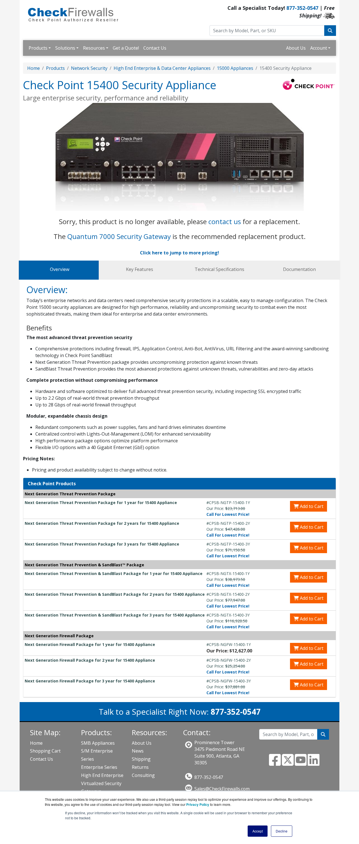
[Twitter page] (288, 763)
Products (38, 48)
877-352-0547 (302, 7)
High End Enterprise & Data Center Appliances (162, 68)
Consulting (143, 775)
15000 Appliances (235, 68)
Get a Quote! (126, 48)
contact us (224, 221)
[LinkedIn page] (313, 763)
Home (33, 68)
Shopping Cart (45, 751)
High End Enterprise (102, 775)
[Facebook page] (275, 763)
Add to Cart (311, 506)
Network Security (89, 68)
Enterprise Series (99, 767)
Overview (59, 269)
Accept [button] (257, 831)
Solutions (65, 48)
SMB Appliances (98, 743)
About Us (296, 48)
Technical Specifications (219, 269)
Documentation (299, 269)
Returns (140, 767)
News (138, 751)
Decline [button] (281, 831)
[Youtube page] (301, 763)
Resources (94, 48)
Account (318, 48)
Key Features (139, 269)
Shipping (141, 759)
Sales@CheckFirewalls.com (222, 789)
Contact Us (154, 48)
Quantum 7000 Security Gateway (119, 236)
